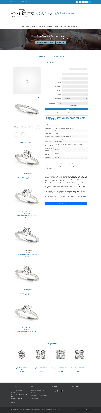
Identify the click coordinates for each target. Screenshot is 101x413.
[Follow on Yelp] (83, 2)
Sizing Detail (58, 94)
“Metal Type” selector (74, 191)
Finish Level (59, 82)
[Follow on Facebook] (77, 2)
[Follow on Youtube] (86, 2)
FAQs (64, 26)
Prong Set (79, 118)
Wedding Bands (52, 119)
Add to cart (66, 109)
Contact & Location (72, 26)
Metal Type (59, 74)
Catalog (27, 26)
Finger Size (59, 90)
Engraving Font (58, 98)
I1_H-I (75, 118)
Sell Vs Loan (42, 26)
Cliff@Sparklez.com (19, 398)
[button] (38, 98)
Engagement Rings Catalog (45, 42)
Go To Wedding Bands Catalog (66, 203)
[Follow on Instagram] (80, 2)
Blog (61, 26)
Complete (65, 118)
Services (34, 26)
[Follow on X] (89, 2)
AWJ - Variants (66, 117)
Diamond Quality (58, 86)
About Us (49, 26)
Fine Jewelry (71, 118)
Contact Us (60, 42)
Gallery (56, 26)
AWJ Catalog (72, 117)
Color (60, 78)
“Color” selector (48, 194)
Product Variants (65, 68)
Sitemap (58, 409)
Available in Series (59, 118)
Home (23, 26)
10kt (80, 117)
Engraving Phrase (52, 103)
